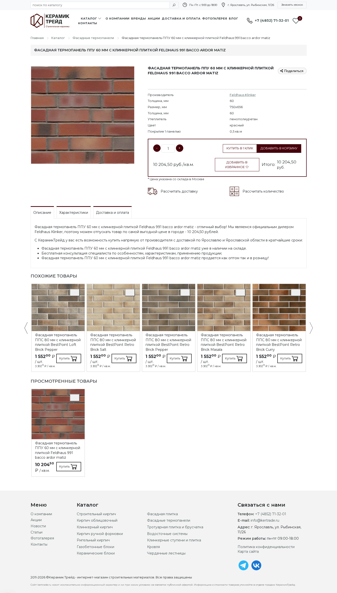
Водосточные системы (167, 534)
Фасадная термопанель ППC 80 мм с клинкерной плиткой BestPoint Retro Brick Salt (113, 342)
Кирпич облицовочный (97, 520)
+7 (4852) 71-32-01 (272, 20)
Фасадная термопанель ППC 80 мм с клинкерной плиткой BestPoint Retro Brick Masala (223, 342)
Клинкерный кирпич (95, 527)
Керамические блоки (96, 553)
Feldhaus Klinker (243, 95)
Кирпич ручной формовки (100, 534)
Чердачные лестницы (166, 553)
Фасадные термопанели (168, 520)
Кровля (153, 547)
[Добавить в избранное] (75, 292)
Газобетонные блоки (95, 547)
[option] (58, 328)
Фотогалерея (214, 18)
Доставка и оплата (181, 18)
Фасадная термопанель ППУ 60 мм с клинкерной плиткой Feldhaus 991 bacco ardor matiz (57, 450)
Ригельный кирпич (93, 540)
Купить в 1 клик (239, 148)
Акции (154, 18)
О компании (118, 18)
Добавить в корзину (279, 148)
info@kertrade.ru (265, 520)
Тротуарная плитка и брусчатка (175, 527)
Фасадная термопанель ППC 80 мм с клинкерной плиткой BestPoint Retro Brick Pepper (168, 342)
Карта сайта (248, 551)
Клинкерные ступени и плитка (174, 540)
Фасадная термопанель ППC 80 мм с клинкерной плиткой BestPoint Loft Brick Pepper (58, 342)
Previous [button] (28, 328)
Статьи (36, 532)
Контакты (87, 23)
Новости (38, 526)
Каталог (89, 18)
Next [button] (309, 328)
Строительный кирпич (96, 514)
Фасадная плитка (162, 514)
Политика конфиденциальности (266, 547)
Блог (233, 18)
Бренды (138, 18)
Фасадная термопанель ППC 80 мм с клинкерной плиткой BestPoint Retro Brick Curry (279, 342)
